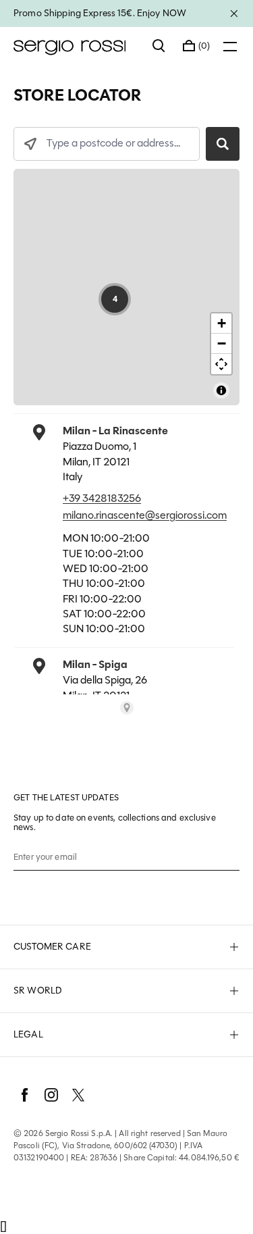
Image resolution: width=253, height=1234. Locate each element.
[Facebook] (24, 1095)
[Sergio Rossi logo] (76, 45)
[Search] (159, 45)
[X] (78, 1095)
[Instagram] (51, 1095)
